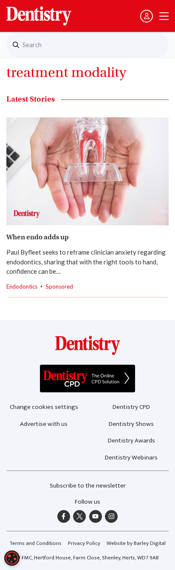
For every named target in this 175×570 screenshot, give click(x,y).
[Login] (146, 16)
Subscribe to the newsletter (88, 485)
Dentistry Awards (131, 440)
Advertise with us (44, 424)
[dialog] (12, 558)
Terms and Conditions (36, 543)
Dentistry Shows (131, 424)
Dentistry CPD (131, 407)
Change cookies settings (44, 407)
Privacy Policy (84, 543)
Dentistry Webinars (131, 457)
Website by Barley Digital (136, 543)
